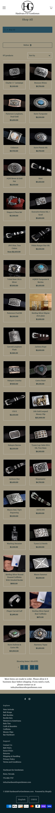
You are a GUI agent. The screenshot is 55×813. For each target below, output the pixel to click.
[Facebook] (25, 699)
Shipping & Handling (11, 756)
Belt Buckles (8, 715)
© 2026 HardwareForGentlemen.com (18, 791)
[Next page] (36, 667)
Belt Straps (7, 712)
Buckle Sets (8, 718)
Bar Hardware (8, 735)
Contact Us (7, 745)
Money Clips (8, 732)
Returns (6, 753)
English (22, 799)
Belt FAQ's (7, 748)
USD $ (34, 799)
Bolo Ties (7, 724)
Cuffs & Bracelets (10, 726)
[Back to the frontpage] (5, 29)
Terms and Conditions (12, 762)
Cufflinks (7, 729)
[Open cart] (51, 8)
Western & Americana (12, 721)
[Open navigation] (4, 8)
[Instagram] (29, 699)
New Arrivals (8, 709)
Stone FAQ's (8, 751)
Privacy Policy (9, 759)
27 (32, 667)
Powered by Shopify (43, 791)
